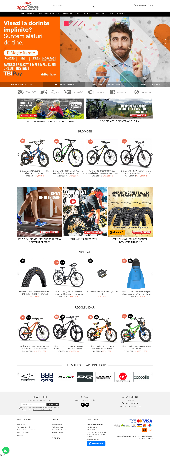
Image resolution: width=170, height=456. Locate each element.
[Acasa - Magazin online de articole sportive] (28, 6)
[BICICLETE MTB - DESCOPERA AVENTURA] (119, 109)
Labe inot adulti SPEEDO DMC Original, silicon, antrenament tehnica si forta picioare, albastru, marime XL (136, 293)
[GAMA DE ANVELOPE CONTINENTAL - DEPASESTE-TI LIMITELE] (130, 212)
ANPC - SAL (56, 438)
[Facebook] (83, 405)
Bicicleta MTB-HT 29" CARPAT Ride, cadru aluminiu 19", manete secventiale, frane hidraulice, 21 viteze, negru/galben (102, 172)
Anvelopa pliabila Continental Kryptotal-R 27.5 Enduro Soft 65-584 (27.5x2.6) (34, 293)
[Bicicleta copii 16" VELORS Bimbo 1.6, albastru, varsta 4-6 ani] (34, 153)
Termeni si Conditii (23, 427)
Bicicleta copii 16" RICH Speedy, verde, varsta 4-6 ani (136, 347)
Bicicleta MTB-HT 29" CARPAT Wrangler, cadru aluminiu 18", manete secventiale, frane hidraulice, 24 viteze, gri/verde (68, 172)
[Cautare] (93, 6)
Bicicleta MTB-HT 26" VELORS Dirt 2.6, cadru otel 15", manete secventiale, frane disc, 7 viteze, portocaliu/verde (34, 347)
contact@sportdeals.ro (131, 406)
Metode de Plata (57, 424)
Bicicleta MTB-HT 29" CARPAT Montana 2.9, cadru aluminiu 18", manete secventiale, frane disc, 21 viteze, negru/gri (136, 172)
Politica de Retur (57, 427)
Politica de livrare (23, 432)
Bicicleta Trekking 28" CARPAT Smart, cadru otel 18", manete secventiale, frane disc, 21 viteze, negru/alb (68, 293)
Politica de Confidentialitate (42, 410)
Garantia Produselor (59, 430)
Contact (20, 435)
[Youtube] (87, 405)
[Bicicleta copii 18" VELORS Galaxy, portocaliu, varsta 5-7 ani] (102, 328)
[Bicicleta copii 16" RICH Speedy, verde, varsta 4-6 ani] (136, 328)
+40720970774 (131, 403)
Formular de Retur (58, 432)
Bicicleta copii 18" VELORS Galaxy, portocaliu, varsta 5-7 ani (102, 347)
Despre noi (21, 424)
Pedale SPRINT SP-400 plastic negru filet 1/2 (102, 293)
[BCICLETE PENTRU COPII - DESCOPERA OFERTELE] (50, 109)
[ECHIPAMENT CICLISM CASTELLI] (85, 211)
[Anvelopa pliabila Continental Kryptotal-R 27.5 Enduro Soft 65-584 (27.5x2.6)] (34, 273)
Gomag (150, 438)
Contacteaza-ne (97, 443)
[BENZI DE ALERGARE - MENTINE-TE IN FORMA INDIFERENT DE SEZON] (39, 212)
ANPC (54, 435)
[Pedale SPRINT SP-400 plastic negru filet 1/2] (102, 273)
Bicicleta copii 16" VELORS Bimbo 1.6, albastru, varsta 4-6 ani (34, 172)
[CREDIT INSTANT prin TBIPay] (85, 52)
